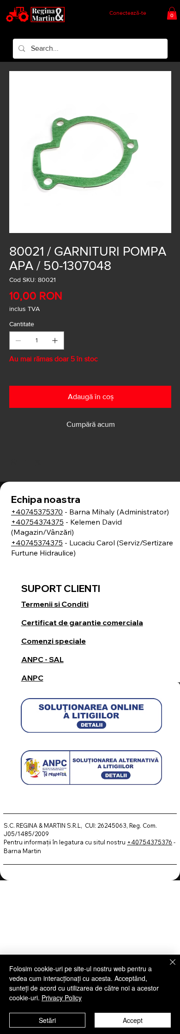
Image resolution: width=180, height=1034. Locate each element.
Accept (133, 1020)
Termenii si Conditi (55, 604)
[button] (172, 13)
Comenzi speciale (53, 641)
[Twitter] (37, 462)
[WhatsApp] (13, 462)
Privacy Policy (62, 997)
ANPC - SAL (42, 659)
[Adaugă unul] (55, 340)
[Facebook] (25, 462)
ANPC (32, 677)
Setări (47, 1020)
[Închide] (167, 967)
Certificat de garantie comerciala (82, 622)
